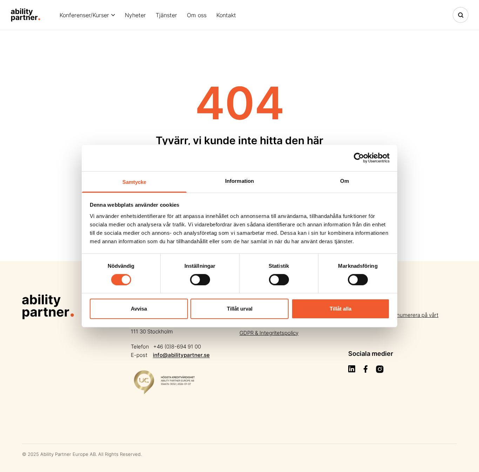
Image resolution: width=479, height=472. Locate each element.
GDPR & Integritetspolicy (269, 333)
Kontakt (226, 15)
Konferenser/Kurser (84, 15)
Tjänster (166, 15)
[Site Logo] (26, 15)
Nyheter (135, 15)
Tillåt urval (239, 309)
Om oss (197, 15)
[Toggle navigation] (460, 15)
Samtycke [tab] (134, 182)
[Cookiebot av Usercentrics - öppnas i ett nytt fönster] (359, 158)
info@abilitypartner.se (181, 355)
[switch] (200, 279)
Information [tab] (239, 181)
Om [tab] (344, 181)
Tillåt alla (340, 309)
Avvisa (139, 309)
